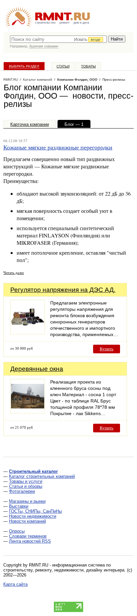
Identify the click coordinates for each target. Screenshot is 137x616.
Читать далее (13, 272)
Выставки (18, 506)
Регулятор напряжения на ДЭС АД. (62, 289)
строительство (45, 22)
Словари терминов (28, 536)
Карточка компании (29, 124)
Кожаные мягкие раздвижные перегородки (57, 147)
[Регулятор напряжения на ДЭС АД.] (28, 332)
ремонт (64, 22)
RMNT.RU (10, 79)
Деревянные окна (36, 368)
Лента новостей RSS (30, 541)
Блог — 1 (74, 124)
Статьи (63, 66)
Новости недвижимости (32, 516)
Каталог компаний (37, 79)
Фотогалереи (22, 491)
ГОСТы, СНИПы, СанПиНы (35, 511)
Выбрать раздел (24, 66)
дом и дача (81, 22)
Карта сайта (15, 584)
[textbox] (58, 39)
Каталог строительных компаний (42, 476)
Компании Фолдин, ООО (77, 79)
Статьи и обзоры (25, 486)
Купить (106, 348)
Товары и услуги (25, 481)
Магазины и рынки (27, 501)
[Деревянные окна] (28, 411)
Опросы (17, 531)
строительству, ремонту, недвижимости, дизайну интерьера (63, 570)
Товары (88, 66)
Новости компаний (27, 521)
